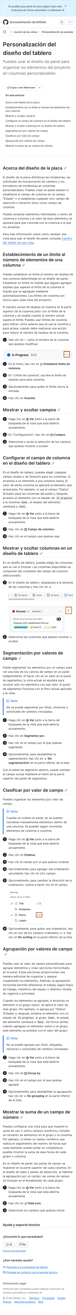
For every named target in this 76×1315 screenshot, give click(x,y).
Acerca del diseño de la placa (32, 168)
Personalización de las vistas (20, 31)
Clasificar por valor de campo (33, 790)
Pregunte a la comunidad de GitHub (27, 1267)
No (24, 1244)
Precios (7, 1301)
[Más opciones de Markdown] (40, 87)
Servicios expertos (25, 1301)
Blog (40, 1301)
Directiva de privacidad (14, 1250)
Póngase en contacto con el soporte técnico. (32, 1272)
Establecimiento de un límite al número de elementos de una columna (34, 260)
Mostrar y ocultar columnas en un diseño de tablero (37, 551)
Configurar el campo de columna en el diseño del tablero (36, 460)
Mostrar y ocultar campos (29, 409)
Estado (61, 1298)
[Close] (66, 6)
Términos (34, 1298)
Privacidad (48, 1298)
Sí (11, 1244)
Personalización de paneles (57, 31)
